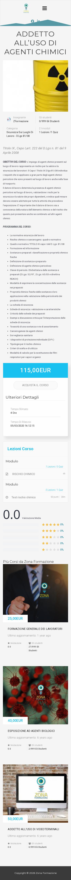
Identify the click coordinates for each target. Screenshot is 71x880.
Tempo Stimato (19, 409)
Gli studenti (45, 117)
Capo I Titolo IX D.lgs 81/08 (43, 170)
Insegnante (19, 117)
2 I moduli (44, 128)
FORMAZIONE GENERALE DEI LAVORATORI (35, 629)
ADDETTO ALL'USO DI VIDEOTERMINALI (33, 829)
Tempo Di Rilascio (21, 422)
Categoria (12, 128)
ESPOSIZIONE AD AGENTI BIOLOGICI (31, 731)
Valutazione (15, 643)
